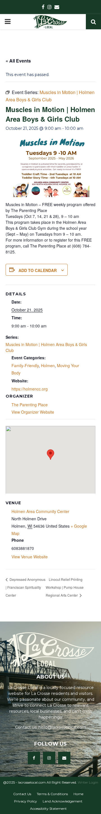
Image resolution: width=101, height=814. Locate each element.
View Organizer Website (33, 412)
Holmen (48, 365)
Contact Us (22, 794)
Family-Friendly (25, 365)
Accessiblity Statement (48, 808)
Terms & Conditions (52, 794)
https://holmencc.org (30, 389)
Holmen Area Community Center (40, 511)
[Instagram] (49, 758)
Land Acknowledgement (62, 801)
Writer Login (88, 782)
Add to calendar (38, 270)
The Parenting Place (30, 404)
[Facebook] (34, 758)
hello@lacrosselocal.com (62, 727)
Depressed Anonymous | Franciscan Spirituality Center (25, 587)
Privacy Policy (25, 801)
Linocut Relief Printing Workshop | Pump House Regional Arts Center (65, 587)
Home (78, 794)
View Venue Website (30, 556)
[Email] (64, 758)
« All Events (18, 60)
